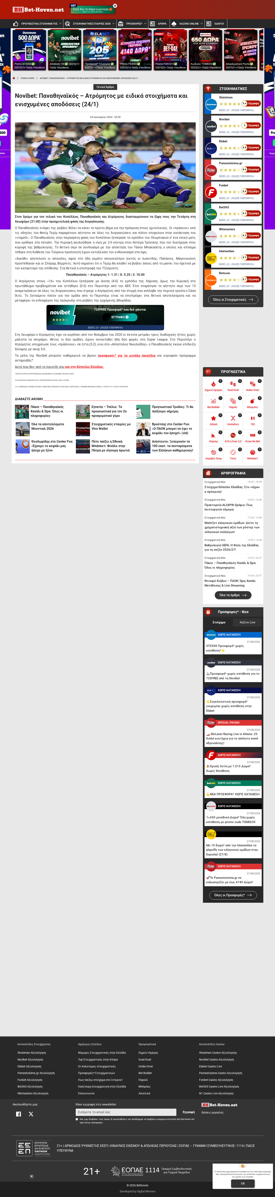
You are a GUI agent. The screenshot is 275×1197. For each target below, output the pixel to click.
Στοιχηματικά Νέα (215, 481)
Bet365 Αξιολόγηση (30, 1086)
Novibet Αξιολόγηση (30, 1059)
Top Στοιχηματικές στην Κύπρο (98, 1059)
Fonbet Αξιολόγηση (30, 1080)
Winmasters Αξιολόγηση (33, 1093)
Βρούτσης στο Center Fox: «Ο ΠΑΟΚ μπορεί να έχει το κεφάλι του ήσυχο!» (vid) (172, 428)
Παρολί (143, 1080)
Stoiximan (226, 97)
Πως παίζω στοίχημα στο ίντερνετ (100, 1080)
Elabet (223, 141)
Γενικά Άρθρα (105, 87)
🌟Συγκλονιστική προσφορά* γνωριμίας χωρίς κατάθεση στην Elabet (229, 706)
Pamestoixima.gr (230, 163)
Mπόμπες (145, 1086)
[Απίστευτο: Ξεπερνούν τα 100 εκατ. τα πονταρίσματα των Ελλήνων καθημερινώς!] (143, 446)
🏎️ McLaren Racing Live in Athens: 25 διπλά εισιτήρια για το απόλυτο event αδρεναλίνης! (232, 738)
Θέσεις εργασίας (213, 1112)
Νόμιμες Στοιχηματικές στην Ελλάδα (102, 1052)
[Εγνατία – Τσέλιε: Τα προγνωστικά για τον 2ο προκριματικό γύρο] (83, 412)
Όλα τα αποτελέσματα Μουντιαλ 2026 (47, 426)
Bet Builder (145, 1073)
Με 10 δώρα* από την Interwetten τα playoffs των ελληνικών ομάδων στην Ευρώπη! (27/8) (232, 850)
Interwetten (226, 251)
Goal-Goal (145, 1059)
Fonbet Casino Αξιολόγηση (216, 1080)
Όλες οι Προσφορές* (230, 895)
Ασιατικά (144, 1093)
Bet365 (224, 207)
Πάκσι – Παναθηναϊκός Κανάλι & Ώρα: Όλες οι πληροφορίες (47, 411)
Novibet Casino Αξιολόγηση (216, 1059)
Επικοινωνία (86, 1093)
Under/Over (146, 1066)
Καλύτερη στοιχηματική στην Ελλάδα (102, 1086)
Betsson (224, 273)
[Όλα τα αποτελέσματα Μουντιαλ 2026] (23, 429)
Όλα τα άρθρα (230, 595)
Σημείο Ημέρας (148, 1052)
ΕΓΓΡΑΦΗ (118, 317)
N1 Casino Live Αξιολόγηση (216, 1093)
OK (243, 1183)
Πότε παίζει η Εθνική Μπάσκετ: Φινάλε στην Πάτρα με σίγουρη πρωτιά (111, 446)
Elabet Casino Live (210, 1066)
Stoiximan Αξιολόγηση (32, 1052)
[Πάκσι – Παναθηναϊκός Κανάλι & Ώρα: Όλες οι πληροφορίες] (22, 412)
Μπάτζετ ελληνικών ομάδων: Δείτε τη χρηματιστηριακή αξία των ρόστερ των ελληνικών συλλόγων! (232, 527)
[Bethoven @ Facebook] (18, 1114)
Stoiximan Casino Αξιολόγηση (218, 1052)
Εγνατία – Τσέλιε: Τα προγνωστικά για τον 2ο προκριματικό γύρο (109, 411)
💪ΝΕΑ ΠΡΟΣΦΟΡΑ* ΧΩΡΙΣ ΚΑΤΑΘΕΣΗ (232, 794)
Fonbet (223, 185)
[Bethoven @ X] (31, 1114)
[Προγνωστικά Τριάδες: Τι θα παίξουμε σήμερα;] (143, 412)
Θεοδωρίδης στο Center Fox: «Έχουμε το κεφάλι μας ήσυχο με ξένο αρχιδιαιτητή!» (52, 446)
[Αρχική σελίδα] (14, 78)
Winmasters (227, 229)
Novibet (224, 119)
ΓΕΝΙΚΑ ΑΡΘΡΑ (27, 78)
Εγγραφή (189, 1112)
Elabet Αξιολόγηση (29, 1066)
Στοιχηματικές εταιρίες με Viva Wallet (111, 426)
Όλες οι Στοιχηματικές (230, 300)
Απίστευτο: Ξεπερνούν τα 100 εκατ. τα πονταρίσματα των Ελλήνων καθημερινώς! (172, 446)
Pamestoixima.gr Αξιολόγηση (36, 1073)
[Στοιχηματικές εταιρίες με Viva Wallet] (83, 429)
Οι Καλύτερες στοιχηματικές (97, 1066)
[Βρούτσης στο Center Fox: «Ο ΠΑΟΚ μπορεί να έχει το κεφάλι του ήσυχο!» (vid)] (143, 429)
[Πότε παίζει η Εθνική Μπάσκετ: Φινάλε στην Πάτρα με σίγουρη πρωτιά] (83, 446)
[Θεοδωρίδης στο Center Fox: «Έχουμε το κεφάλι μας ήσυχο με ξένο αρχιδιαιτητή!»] (23, 446)
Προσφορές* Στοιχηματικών (96, 1073)
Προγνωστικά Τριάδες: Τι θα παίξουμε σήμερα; (172, 409)
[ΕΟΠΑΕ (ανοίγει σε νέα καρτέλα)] (151, 1171)
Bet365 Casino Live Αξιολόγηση (219, 1086)
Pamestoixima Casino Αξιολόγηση (220, 1073)
